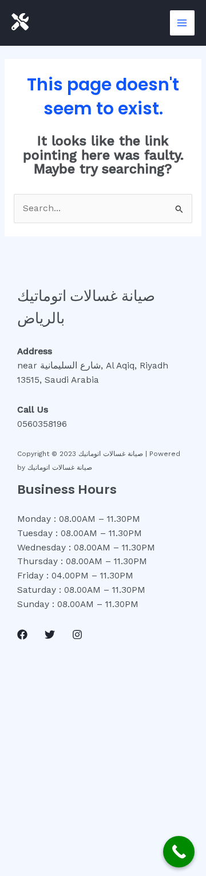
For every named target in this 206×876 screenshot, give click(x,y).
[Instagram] (77, 634)
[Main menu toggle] (182, 22)
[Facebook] (22, 634)
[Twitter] (50, 634)
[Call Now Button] (179, 851)
